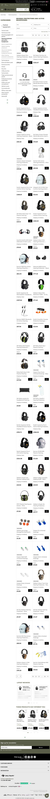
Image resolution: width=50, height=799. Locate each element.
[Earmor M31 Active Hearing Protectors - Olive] (41, 152)
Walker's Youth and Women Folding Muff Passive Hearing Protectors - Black (23, 478)
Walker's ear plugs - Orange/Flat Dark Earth (23, 531)
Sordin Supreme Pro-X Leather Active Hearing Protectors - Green (40, 214)
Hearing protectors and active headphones (6, 40)
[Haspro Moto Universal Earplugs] (41, 628)
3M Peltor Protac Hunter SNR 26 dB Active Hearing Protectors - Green (41, 82)
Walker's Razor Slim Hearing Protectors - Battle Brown (39, 241)
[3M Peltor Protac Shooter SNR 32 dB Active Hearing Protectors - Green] (41, 126)
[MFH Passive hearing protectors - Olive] (24, 496)
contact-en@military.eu (7, 778)
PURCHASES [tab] (4, 767)
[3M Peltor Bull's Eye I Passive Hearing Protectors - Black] (41, 337)
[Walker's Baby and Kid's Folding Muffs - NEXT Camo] (41, 469)
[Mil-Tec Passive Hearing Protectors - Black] (41, 601)
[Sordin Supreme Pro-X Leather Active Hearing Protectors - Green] (41, 205)
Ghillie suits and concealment (5, 83)
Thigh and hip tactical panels (7, 76)
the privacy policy (17, 750)
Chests (3, 66)
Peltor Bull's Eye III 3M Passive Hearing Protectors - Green (23, 373)
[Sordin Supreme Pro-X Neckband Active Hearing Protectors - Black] (24, 100)
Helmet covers (5, 86)
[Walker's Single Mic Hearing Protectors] (41, 496)
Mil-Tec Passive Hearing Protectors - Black (40, 610)
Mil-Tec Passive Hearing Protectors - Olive (24, 610)
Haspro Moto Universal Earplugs (40, 636)
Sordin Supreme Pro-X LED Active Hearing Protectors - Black (23, 452)
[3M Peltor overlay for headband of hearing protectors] (24, 390)
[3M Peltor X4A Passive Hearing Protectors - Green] (24, 337)
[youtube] (32, 757)
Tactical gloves (5, 60)
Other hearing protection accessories (7, 56)
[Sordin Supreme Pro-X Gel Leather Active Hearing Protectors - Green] (24, 179)
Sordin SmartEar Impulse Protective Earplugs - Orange (40, 320)
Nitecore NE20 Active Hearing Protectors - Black (41, 267)
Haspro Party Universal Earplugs (23, 584)
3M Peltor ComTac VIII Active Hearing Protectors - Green (40, 56)
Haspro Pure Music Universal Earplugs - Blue (40, 372)
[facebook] (26, 757)
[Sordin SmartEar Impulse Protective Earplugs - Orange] (41, 311)
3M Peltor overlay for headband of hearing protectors (23, 399)
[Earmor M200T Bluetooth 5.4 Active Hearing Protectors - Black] (24, 311)
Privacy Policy (36, 791)
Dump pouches (5, 64)
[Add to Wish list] (26, 710)
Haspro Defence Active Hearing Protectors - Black (24, 135)
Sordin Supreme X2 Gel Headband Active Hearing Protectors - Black (24, 425)
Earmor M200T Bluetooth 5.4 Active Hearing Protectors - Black (24, 320)
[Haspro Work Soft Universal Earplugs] (24, 548)
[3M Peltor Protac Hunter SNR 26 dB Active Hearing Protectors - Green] (41, 73)
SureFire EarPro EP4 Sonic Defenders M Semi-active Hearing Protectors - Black (24, 241)
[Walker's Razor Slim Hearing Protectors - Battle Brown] (41, 232)
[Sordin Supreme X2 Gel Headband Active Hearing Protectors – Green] (41, 100)
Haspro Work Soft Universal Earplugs (22, 557)
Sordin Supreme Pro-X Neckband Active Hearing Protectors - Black (24, 109)
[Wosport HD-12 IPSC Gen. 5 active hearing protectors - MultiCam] (41, 179)
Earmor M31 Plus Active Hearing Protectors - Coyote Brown (23, 637)
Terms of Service (42, 791)
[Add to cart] (25, 728)
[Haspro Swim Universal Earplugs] (41, 548)
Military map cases (6, 90)
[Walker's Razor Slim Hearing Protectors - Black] (24, 47)
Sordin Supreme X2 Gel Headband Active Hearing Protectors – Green (41, 109)
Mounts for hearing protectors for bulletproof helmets (6, 51)
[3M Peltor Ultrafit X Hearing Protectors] (41, 390)
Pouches (3, 68)
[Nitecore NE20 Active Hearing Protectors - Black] (41, 258)
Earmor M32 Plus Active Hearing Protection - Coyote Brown (24, 267)
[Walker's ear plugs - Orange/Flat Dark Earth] (24, 522)
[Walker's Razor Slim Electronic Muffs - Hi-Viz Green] (41, 284)
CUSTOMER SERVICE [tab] (6, 763)
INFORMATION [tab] (5, 770)
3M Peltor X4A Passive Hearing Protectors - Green (23, 346)
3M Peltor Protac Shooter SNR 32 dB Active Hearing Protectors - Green (41, 135)
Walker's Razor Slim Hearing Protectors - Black (24, 56)
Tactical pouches (5, 32)
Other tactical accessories (5, 93)
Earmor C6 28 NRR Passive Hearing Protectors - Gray (38, 452)
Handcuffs (4, 96)
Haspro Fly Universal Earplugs (39, 531)
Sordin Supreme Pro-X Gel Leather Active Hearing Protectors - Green (24, 188)
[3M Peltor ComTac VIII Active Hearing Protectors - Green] (41, 47)
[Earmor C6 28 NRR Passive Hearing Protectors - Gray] (41, 443)
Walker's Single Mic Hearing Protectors (39, 504)
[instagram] (29, 757)
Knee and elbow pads (7, 62)
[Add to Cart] (30, 62)
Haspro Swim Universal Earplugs (40, 557)
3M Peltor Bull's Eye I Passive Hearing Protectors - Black (39, 346)
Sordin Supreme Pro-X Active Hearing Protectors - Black (40, 425)
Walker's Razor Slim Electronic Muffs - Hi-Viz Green (40, 293)
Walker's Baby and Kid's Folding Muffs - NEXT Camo (40, 478)
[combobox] (22, 9)
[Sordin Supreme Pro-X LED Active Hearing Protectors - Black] (24, 443)
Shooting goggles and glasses (7, 35)
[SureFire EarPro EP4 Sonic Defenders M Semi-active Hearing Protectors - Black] (24, 232)
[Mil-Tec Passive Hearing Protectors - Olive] (24, 601)
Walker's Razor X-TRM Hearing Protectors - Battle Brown (23, 663)
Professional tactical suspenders (6, 79)
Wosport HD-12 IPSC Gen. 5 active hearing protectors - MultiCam (40, 188)
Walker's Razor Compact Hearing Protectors (24, 161)
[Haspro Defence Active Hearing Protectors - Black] (24, 126)
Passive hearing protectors (5, 47)
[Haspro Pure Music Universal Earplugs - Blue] (41, 364)
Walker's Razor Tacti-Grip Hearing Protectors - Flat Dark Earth (40, 584)
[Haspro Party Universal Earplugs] (24, 575)
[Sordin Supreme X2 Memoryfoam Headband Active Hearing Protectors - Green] (24, 284)
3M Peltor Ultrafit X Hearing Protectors (38, 399)
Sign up (40, 747)
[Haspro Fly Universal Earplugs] (41, 522)
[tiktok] (35, 757)
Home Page (3, 14)
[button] (26, 712)
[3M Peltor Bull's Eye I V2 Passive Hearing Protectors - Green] (24, 205)
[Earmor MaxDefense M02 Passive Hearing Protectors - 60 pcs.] (41, 654)
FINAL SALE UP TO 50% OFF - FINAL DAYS (25, 1)
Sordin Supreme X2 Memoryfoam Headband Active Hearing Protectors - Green (24, 293)
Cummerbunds (5, 88)
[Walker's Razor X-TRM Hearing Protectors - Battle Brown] (24, 654)
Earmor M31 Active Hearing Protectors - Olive (41, 161)
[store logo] (9, 9)
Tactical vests (4, 30)
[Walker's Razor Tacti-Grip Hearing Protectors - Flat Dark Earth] (41, 575)
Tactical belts (4, 73)
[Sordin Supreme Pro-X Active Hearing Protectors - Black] (41, 416)
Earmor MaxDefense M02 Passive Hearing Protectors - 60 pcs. (40, 663)
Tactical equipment (12, 14)
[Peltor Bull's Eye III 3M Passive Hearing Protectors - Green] (24, 364)
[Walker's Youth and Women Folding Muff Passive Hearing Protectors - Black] (24, 469)
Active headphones (6, 44)
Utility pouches (5, 71)
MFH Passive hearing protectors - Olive (24, 504)
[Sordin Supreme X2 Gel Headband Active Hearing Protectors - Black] (24, 416)
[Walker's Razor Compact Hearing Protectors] (24, 152)
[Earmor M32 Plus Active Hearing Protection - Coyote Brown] (24, 258)
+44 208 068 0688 (6, 780)
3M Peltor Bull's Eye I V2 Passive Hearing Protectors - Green (24, 214)
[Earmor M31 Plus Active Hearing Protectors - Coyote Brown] (24, 628)
